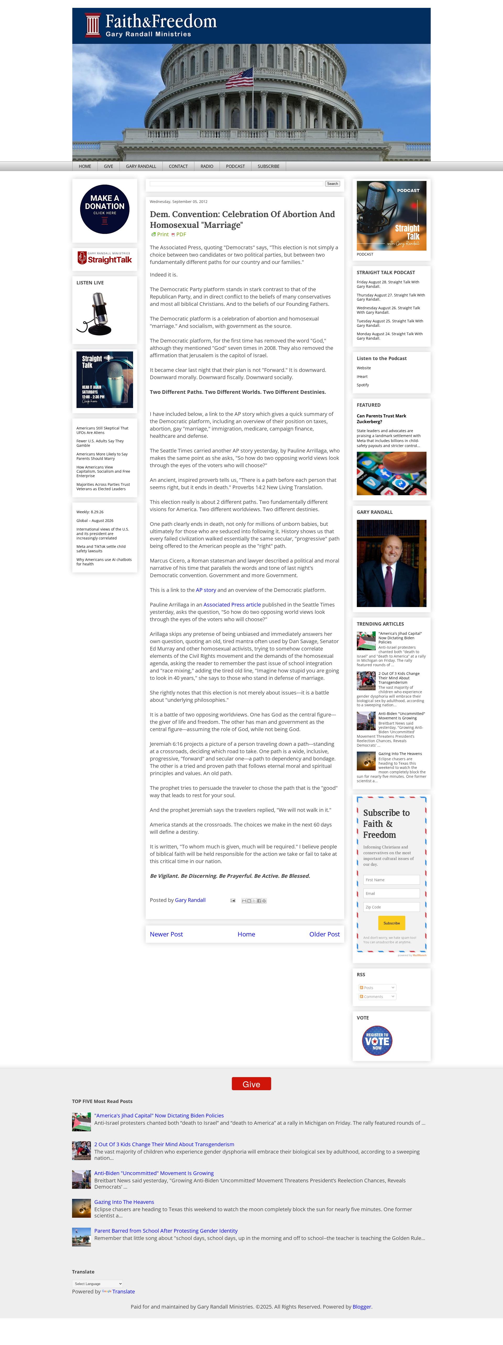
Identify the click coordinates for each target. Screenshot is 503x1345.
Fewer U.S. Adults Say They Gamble (100, 443)
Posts (368, 987)
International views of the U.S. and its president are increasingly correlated (102, 534)
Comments (373, 996)
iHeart (362, 376)
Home (246, 934)
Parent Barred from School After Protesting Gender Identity (166, 1230)
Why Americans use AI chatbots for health (104, 561)
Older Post (324, 934)
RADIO (207, 166)
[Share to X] (254, 900)
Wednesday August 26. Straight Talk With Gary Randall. (388, 310)
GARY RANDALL (141, 166)
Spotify (363, 384)
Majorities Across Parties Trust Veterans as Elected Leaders (103, 486)
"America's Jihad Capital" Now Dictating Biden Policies (400, 638)
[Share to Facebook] (259, 900)
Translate (123, 1291)
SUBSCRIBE (269, 166)
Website (364, 367)
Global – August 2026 (94, 520)
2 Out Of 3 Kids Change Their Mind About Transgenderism (399, 678)
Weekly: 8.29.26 (89, 511)
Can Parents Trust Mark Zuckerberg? (381, 419)
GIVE (108, 166)
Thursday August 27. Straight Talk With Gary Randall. (391, 297)
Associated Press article (232, 604)
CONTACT (178, 166)
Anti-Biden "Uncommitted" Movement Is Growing (402, 715)
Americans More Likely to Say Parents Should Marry (102, 456)
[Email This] (244, 900)
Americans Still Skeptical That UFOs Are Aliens (102, 430)
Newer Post (166, 934)
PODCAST (235, 166)
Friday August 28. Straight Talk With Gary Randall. (388, 284)
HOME (85, 166)
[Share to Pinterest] (264, 900)
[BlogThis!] (249, 900)
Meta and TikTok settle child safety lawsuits (101, 548)
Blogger (362, 1306)
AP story (206, 589)
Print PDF (171, 234)
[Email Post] (232, 899)
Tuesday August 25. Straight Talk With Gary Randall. (390, 323)
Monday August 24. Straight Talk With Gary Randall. (390, 336)
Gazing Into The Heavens (400, 753)
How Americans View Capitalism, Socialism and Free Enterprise (103, 471)
